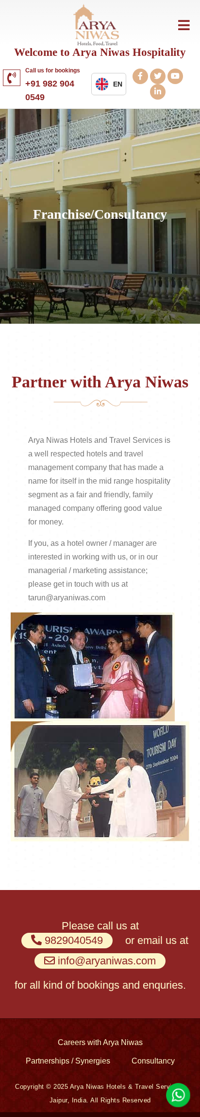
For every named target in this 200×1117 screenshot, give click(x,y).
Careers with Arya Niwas (100, 1042)
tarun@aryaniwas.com (66, 597)
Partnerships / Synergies (68, 1061)
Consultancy (153, 1061)
